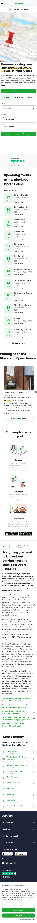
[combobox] (2, 108)
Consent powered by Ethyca (26, 919)
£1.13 (18, 418)
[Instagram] (7, 863)
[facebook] (3, 863)
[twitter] (11, 863)
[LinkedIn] (15, 863)
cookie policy (29, 897)
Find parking (18, 91)
